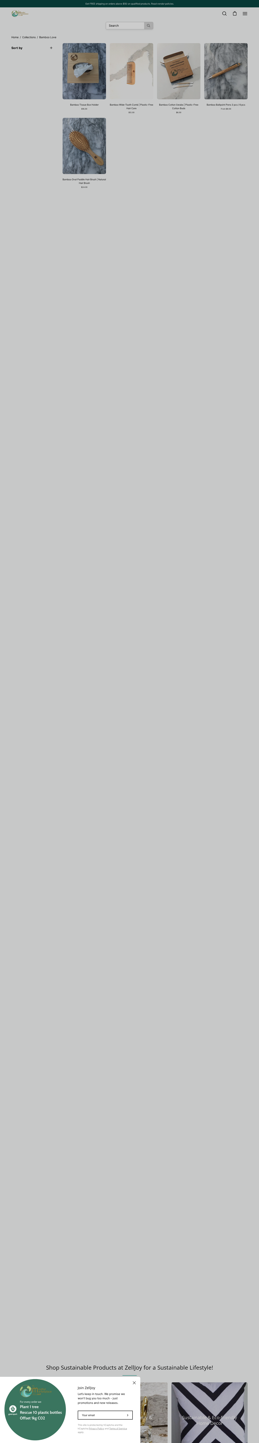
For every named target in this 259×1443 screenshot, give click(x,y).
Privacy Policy (96, 1428)
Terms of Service (118, 1428)
